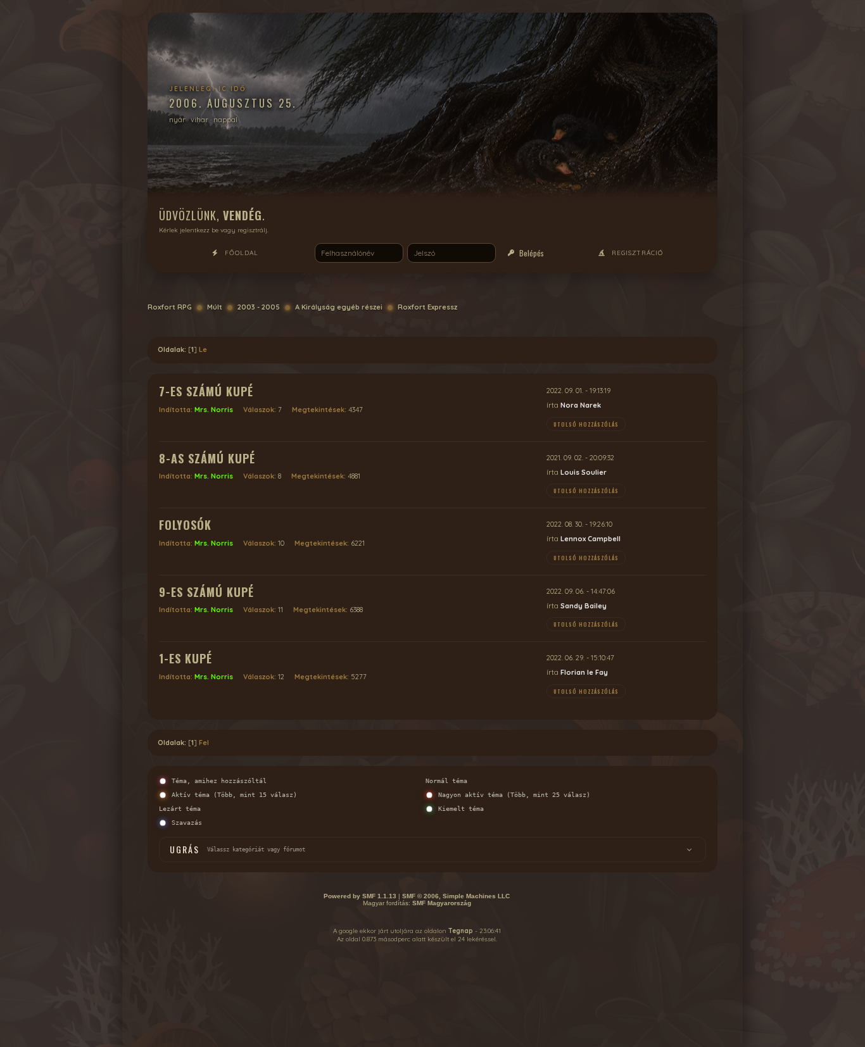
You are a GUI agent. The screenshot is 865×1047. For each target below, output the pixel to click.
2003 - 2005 (258, 307)
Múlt (214, 307)
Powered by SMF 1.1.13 (360, 896)
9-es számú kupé (206, 592)
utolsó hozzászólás (586, 424)
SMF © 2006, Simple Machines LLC (456, 896)
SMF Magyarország (441, 903)
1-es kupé (185, 658)
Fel (204, 742)
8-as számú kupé (207, 458)
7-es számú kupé (206, 391)
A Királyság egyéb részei (338, 307)
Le (203, 349)
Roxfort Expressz (427, 307)
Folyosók (185, 525)
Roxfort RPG (170, 307)
